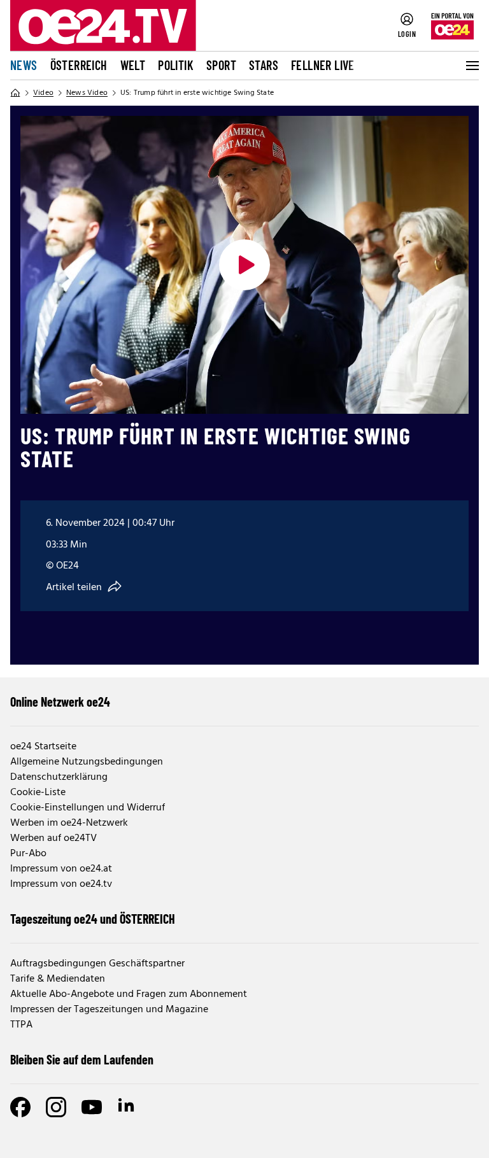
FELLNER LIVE (323, 65)
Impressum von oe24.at (61, 869)
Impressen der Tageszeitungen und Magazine (109, 1009)
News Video (87, 93)
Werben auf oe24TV (53, 838)
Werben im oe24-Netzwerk (69, 823)
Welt (133, 65)
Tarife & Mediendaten (57, 979)
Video (43, 93)
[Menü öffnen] (471, 65)
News (24, 65)
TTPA (21, 1025)
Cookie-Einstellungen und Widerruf (87, 808)
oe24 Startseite (43, 746)
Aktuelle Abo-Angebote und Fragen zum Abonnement (128, 994)
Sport (221, 65)
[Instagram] (56, 1107)
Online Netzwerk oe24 (60, 701)
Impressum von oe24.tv (61, 884)
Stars (263, 65)
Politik (176, 65)
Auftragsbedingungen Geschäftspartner (97, 964)
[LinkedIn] (127, 1107)
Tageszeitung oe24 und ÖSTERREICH (92, 918)
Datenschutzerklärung (59, 777)
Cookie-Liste (38, 792)
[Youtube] (92, 1107)
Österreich (79, 65)
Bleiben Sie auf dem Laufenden (81, 1059)
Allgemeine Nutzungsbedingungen (86, 762)
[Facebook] (20, 1107)
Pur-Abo (28, 853)
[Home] (15, 93)
